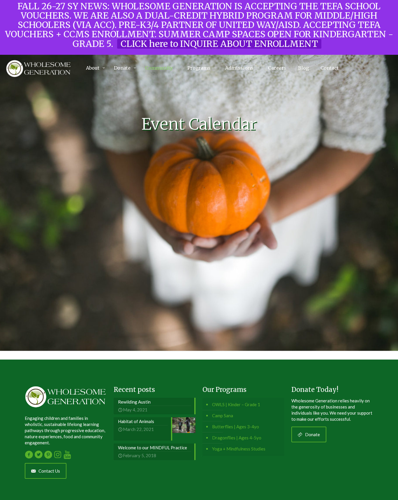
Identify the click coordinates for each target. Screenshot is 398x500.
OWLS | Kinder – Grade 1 (236, 404)
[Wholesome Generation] (38, 68)
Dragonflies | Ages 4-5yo (236, 437)
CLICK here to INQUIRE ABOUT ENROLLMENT (219, 44)
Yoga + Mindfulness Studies (238, 448)
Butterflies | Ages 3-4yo (235, 426)
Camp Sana (222, 415)
